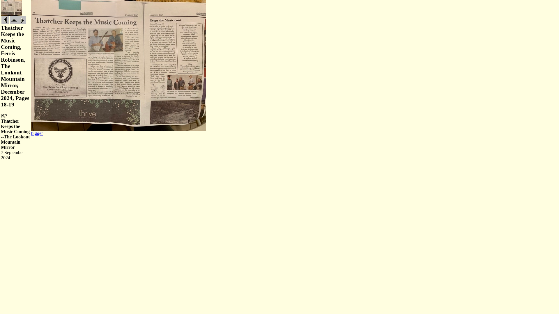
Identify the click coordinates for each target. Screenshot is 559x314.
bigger (37, 133)
